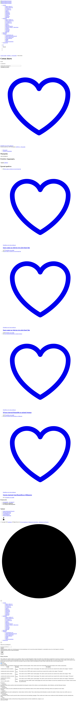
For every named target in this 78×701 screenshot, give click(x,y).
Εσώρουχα (7, 16)
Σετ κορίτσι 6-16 (8, 22)
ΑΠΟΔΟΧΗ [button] (2, 650)
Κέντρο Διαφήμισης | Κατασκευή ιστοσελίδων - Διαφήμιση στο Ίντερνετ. (34, 522)
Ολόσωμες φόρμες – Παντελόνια (11, 27)
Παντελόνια (7, 14)
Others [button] (1, 696)
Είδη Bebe (5, 32)
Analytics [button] (2, 689)
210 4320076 (5, 502)
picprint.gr (10, 522)
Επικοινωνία (5, 42)
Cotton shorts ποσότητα (5, 65)
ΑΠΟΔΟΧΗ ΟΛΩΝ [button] (9, 650)
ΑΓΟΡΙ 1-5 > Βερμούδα (11, 55)
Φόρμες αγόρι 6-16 (9, 7)
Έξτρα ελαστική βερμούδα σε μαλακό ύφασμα (17, 412)
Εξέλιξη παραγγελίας (9, 37)
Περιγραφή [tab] (5, 150)
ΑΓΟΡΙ (4, 5)
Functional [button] (2, 682)
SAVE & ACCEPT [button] (4, 699)
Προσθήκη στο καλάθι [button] (9, 250)
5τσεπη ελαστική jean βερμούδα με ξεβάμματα (17, 495)
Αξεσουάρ (7, 30)
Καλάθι (6, 39)
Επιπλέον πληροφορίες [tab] (7, 151)
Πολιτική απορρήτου (9, 41)
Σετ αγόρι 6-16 (8, 9)
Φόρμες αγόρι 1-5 (8, 6)
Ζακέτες (7, 10)
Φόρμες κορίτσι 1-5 (9, 19)
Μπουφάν (7, 17)
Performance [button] (2, 686)
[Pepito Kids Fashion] (3, 519)
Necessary (4, 663)
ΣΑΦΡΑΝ (6, 162)
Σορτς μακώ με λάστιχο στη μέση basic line (16, 247)
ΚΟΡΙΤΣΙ (5, 18)
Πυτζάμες (7, 15)
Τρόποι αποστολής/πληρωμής (11, 36)
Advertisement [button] (3, 693)
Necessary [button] (2, 662)
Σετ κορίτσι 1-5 (8, 21)
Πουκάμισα (7, 12)
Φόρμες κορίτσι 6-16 (9, 20)
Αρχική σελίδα (3, 55)
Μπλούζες (7, 11)
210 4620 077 (11, 502)
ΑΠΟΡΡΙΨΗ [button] (16, 650)
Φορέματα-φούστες (9, 26)
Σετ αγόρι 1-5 (8, 8)
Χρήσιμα (4, 33)
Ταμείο (6, 40)
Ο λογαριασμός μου (9, 34)
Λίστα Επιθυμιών (8, 38)
